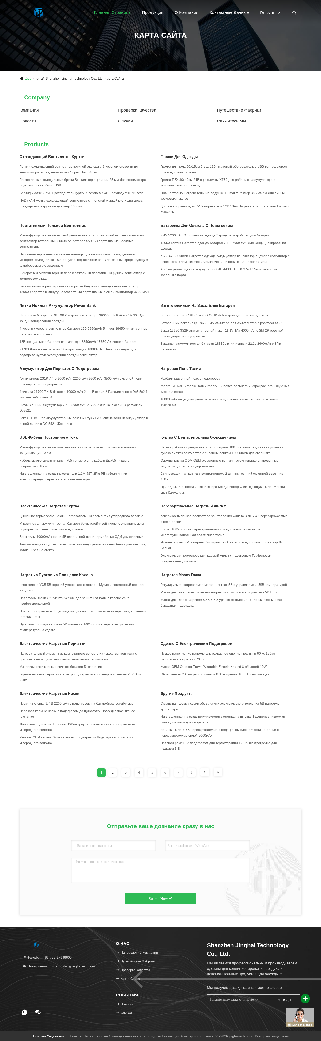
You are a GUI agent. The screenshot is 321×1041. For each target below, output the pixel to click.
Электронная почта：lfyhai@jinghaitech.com (61, 966)
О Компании (186, 12)
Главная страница (112, 12)
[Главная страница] (38, 12)
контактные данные (229, 12)
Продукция (152, 12)
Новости (28, 121)
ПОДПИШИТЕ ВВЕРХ (288, 1000)
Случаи (125, 121)
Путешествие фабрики (239, 110)
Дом (28, 78)
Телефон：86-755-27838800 (49, 957)
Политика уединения (47, 1036)
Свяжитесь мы (231, 121)
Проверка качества (137, 110)
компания (29, 110)
